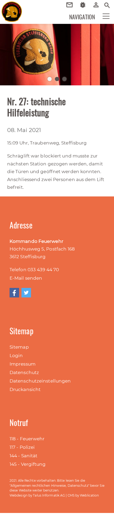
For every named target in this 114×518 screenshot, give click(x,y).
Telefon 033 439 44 (31, 269)
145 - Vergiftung (28, 464)
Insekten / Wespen (84, 12)
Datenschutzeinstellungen (40, 381)
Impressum (23, 364)
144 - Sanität (23, 455)
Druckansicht (25, 389)
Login (16, 355)
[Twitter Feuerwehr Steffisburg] (26, 292)
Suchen (107, 5)
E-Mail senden (26, 278)
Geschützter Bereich (98, 8)
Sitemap (19, 347)
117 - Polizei (22, 447)
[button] (102, 17)
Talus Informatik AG (49, 495)
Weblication (89, 495)
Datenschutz (24, 372)
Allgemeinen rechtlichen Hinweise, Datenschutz (49, 486)
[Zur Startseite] (8, 8)
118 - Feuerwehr (27, 438)
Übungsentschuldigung (71, 4)
